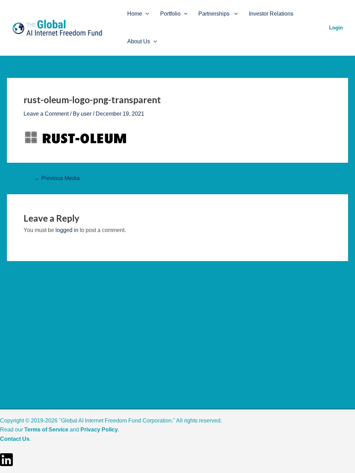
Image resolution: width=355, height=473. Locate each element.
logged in (66, 230)
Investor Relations (271, 14)
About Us (138, 41)
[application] (145, 14)
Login (336, 27)
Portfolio (170, 14)
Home (134, 14)
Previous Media (57, 178)
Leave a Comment (46, 114)
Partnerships (214, 14)
